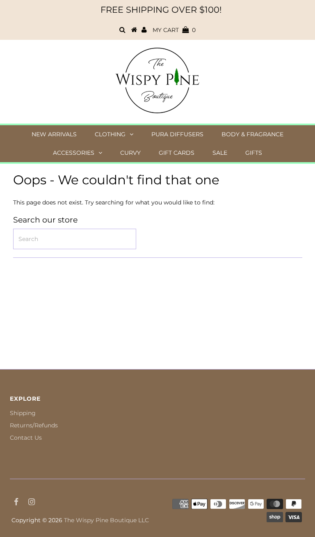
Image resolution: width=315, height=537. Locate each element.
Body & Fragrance (252, 134)
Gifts (253, 152)
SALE (219, 152)
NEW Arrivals (54, 134)
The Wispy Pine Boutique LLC (106, 520)
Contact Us (26, 437)
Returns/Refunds (34, 425)
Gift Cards (176, 152)
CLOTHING (110, 134)
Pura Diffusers (177, 134)
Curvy (130, 152)
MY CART (174, 30)
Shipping (23, 413)
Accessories (73, 152)
